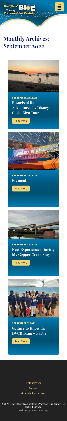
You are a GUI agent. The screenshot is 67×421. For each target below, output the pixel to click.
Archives (33, 388)
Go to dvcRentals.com (33, 393)
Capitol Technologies (40, 410)
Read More (20, 120)
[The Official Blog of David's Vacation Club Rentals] (33, 9)
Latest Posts (33, 383)
